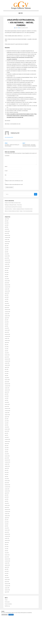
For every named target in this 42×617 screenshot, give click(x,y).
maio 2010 (6, 573)
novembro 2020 (7, 361)
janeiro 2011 (7, 556)
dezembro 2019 (7, 383)
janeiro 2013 (7, 507)
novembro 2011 (7, 536)
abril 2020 (6, 375)
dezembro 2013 (7, 484)
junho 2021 (7, 346)
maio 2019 (6, 398)
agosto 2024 (7, 268)
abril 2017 (6, 435)
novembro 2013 (7, 486)
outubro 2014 (7, 464)
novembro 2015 (7, 439)
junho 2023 (7, 297)
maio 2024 (6, 274)
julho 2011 (6, 544)
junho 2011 (6, 546)
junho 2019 (7, 396)
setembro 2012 (7, 515)
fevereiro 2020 (7, 379)
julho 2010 (6, 569)
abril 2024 (6, 276)
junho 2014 (7, 472)
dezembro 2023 (7, 284)
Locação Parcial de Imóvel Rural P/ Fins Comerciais (13, 206)
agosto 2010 (7, 567)
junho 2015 (7, 447)
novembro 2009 (7, 585)
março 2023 (7, 303)
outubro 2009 (7, 587)
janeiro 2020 (7, 381)
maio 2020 (6, 373)
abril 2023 (6, 301)
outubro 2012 (7, 513)
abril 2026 (6, 227)
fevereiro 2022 (7, 330)
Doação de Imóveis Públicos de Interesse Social (12, 202)
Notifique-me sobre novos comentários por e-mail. (14, 180)
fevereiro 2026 (7, 231)
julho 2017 (6, 433)
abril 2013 (6, 501)
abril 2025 (6, 251)
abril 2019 (6, 400)
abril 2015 (6, 451)
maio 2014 (6, 474)
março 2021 (7, 352)
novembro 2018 (7, 410)
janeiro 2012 (7, 532)
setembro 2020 (7, 365)
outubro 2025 (7, 239)
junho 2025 (7, 247)
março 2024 (7, 278)
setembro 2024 (7, 266)
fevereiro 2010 (7, 579)
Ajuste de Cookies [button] (4, 614)
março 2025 (7, 253)
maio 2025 (6, 249)
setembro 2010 (7, 565)
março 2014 (7, 478)
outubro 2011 (7, 538)
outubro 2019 (7, 387)
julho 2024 (6, 270)
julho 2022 (6, 319)
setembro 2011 (7, 540)
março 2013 (7, 503)
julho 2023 (6, 295)
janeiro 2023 (7, 307)
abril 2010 (6, 575)
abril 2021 (6, 350)
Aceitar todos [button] (11, 614)
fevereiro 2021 (7, 354)
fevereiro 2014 (7, 480)
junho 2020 (7, 371)
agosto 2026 (7, 218)
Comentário (7, 155)
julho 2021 (6, 344)
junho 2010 (7, 571)
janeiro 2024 (7, 282)
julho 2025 (6, 245)
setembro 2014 (7, 466)
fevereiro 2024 (7, 280)
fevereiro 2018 (7, 429)
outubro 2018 (7, 412)
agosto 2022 (7, 317)
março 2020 (7, 377)
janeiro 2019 (7, 406)
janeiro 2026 (7, 233)
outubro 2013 (7, 488)
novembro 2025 (7, 237)
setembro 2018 (7, 414)
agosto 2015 (7, 443)
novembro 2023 (7, 286)
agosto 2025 (7, 243)
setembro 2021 (7, 340)
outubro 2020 (7, 363)
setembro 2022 (7, 315)
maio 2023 (6, 299)
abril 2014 (6, 476)
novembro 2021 (7, 336)
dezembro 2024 (7, 260)
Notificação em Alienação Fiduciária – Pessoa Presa (13, 204)
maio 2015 (6, 449)
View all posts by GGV (9, 137)
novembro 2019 (7, 385)
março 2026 (7, 229)
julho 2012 (6, 519)
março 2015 (7, 453)
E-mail (6, 170)
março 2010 (7, 577)
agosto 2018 (7, 416)
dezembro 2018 (7, 408)
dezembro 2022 (7, 309)
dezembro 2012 (7, 509)
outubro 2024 (7, 264)
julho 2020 (6, 369)
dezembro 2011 (7, 534)
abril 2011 (6, 550)
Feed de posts (7, 601)
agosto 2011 (7, 542)
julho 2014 (6, 470)
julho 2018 (6, 418)
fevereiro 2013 (7, 505)
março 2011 (7, 552)
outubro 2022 (7, 313)
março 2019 (7, 402)
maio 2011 (6, 548)
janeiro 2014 (7, 482)
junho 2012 (7, 521)
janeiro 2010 (7, 581)
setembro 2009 (7, 589)
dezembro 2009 (7, 583)
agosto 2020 (7, 367)
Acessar (6, 599)
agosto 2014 (7, 468)
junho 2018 (7, 420)
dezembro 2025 (7, 235)
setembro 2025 (7, 241)
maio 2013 (6, 499)
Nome (6, 166)
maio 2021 (6, 348)
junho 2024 (7, 272)
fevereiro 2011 (7, 554)
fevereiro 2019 (7, 404)
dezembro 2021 (7, 334)
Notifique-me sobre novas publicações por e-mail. (14, 184)
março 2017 (7, 437)
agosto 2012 (7, 517)
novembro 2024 (7, 262)
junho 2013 (7, 497)
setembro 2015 (7, 441)
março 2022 (7, 328)
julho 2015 (6, 445)
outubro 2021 (7, 338)
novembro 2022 (7, 311)
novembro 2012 (7, 511)
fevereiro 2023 (7, 305)
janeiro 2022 (7, 332)
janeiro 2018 (7, 431)
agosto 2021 (7, 342)
